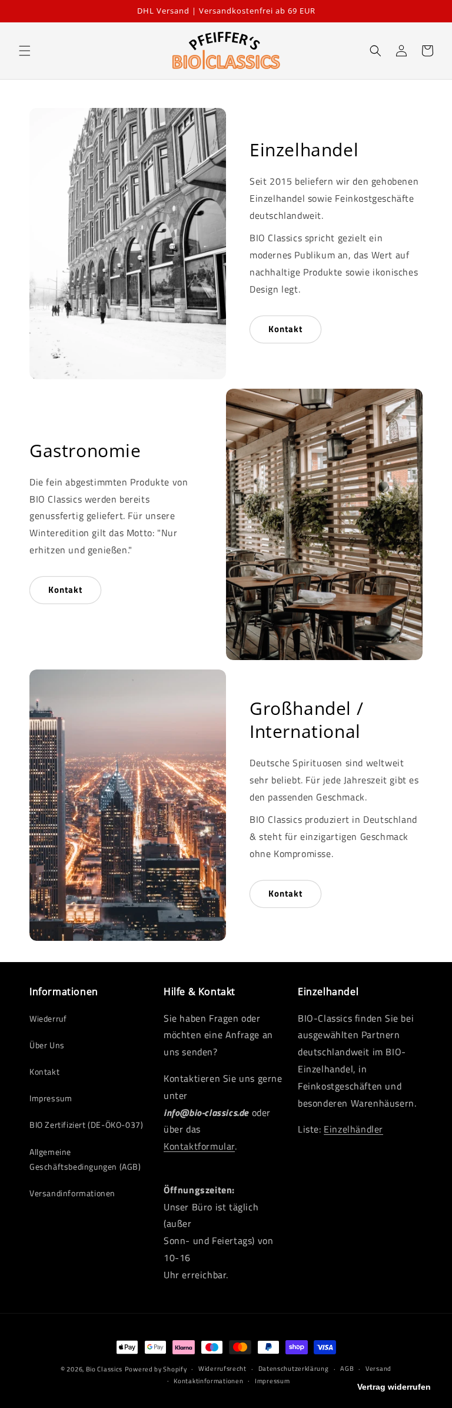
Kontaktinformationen (208, 1381)
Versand (378, 1368)
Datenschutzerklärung (293, 1368)
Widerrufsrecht (222, 1368)
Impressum (50, 1098)
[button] (25, 51)
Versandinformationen (72, 1193)
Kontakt (285, 329)
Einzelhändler (353, 1129)
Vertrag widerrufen (394, 1386)
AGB (347, 1368)
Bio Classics (104, 1369)
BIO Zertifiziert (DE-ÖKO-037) (86, 1124)
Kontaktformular (199, 1146)
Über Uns (47, 1045)
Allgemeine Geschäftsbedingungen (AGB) (85, 1159)
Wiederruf (48, 1018)
